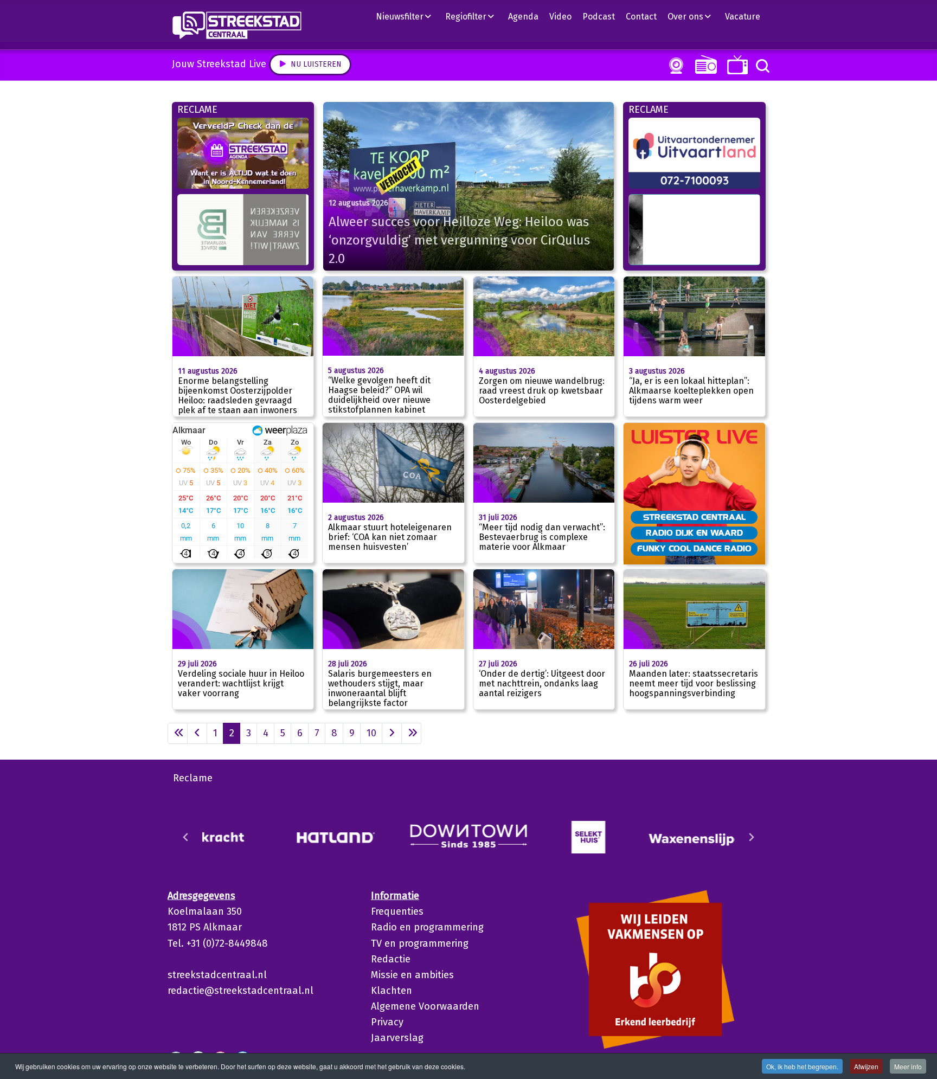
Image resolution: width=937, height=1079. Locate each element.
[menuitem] (408, 16)
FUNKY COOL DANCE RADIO (694, 548)
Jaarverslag (397, 1038)
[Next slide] (751, 837)
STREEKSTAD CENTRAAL (694, 517)
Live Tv (736, 64)
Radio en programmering (427, 927)
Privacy (387, 1022)
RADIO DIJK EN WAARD (694, 532)
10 (371, 733)
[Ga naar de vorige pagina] (197, 733)
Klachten (391, 991)
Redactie (390, 959)
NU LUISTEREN (704, 64)
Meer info (908, 1066)
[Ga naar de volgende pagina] (392, 733)
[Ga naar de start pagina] (178, 733)
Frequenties (397, 911)
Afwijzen (866, 1066)
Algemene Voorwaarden (425, 1006)
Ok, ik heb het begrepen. (802, 1066)
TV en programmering (419, 943)
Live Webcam (674, 65)
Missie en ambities (412, 975)
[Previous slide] (186, 837)
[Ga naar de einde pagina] (411, 733)
